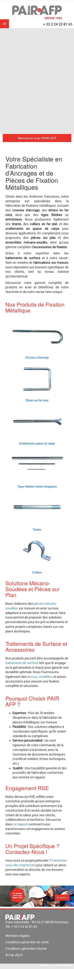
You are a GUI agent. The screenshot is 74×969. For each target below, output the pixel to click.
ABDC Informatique (62, 965)
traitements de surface (21, 663)
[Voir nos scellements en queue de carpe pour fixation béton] (37, 420)
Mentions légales (17, 936)
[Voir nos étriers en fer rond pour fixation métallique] (37, 377)
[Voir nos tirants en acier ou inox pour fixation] (37, 506)
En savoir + (62, 897)
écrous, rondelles (39, 677)
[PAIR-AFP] (37, 12)
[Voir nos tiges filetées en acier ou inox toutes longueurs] (37, 463)
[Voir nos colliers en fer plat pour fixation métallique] (37, 549)
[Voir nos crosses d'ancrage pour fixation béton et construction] (37, 334)
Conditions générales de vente (27, 942)
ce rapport (20, 824)
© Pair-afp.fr (14, 955)
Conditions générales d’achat (26, 948)
